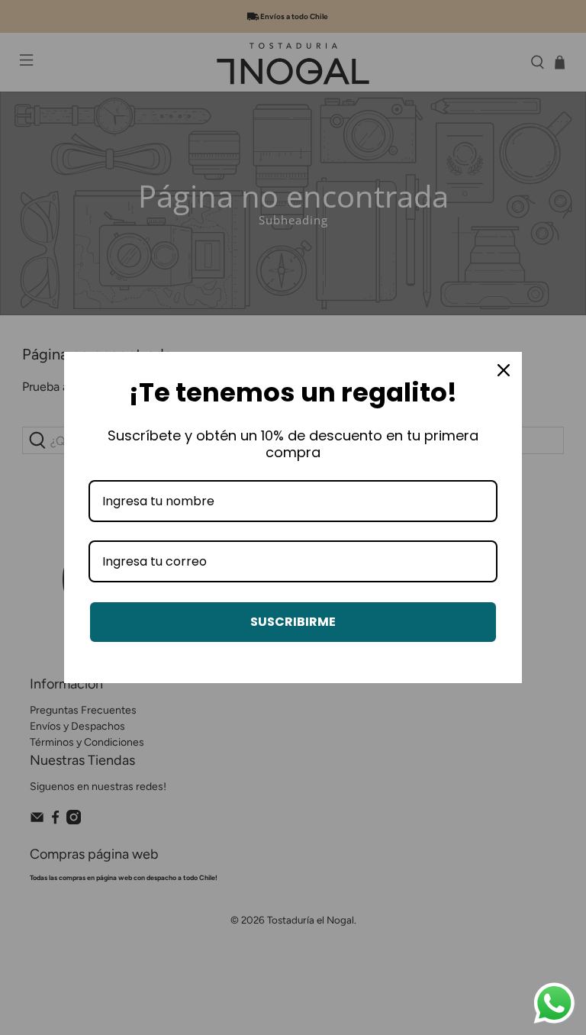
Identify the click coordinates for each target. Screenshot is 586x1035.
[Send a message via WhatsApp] (554, 1003)
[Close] (503, 370)
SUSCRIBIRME (293, 621)
